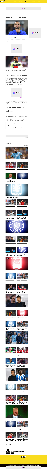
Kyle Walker (22, 451)
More (42, 1)
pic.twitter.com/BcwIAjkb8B (16, 82)
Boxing (25, 1)
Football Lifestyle (32, 1)
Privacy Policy (25, 463)
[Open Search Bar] (46, 1)
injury (19, 451)
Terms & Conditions (16, 463)
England (9, 451)
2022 (6, 451)
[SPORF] (2, 1)
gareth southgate (15, 451)
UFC (27, 1)
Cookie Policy (21, 463)
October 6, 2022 (19, 84)
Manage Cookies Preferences (32, 463)
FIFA (11, 451)
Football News (16, 1)
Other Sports (38, 1)
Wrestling (20, 1)
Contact (12, 463)
